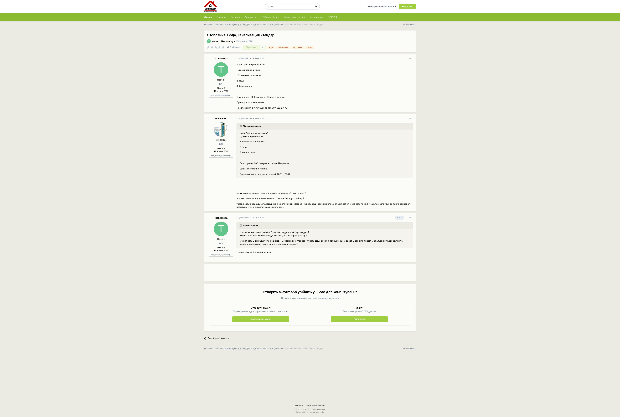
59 (222, 144)
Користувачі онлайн (294, 17)
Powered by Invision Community (310, 412)
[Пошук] (316, 6)
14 (222, 84)
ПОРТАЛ (332, 17)
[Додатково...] (410, 58)
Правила (221, 17)
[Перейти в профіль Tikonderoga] (209, 41)
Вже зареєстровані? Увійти (381, 6)
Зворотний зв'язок (315, 405)
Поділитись (234, 47)
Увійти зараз (359, 319)
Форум (208, 17)
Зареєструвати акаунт (260, 319)
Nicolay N (220, 118)
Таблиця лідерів (270, 17)
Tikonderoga (228, 41)
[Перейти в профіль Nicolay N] (221, 129)
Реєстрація (407, 6)
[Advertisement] (295, 273)
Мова (298, 405)
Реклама (235, 17)
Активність (250, 17)
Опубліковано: (250, 58)
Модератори (316, 17)
